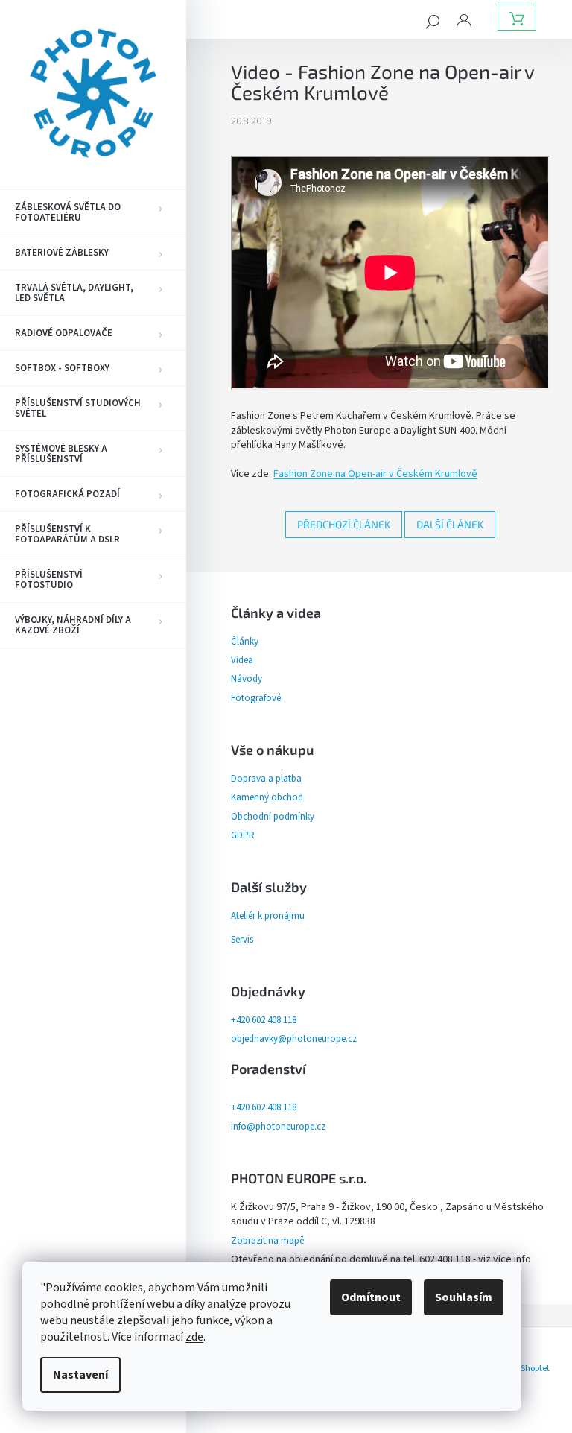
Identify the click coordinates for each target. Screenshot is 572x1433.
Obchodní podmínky (272, 816)
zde (194, 1337)
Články (244, 641)
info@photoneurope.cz (278, 1126)
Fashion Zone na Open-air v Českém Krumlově (375, 473)
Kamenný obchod (267, 797)
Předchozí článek (343, 524)
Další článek (449, 524)
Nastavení (80, 1375)
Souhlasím (463, 1297)
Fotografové (256, 698)
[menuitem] (93, 212)
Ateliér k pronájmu (268, 916)
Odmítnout (371, 1297)
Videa (242, 660)
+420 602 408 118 (263, 1020)
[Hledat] (433, 21)
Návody (246, 679)
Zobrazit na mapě (267, 1240)
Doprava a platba (266, 778)
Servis (242, 939)
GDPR (243, 835)
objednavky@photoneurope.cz (294, 1039)
